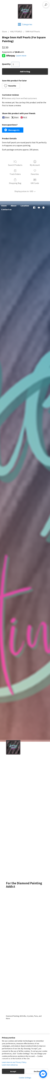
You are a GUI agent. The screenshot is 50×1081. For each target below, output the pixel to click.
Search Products (15, 165)
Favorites (35, 174)
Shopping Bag (15, 183)
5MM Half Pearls (33, 31)
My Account (35, 165)
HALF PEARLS (16, 31)
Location (25, 205)
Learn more (21, 55)
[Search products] (45, 4)
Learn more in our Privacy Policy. (14, 1062)
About (13, 205)
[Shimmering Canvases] (25, 11)
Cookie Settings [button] (25, 1077)
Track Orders (15, 174)
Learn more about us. (10, 1065)
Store (4, 31)
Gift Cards (35, 183)
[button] (11, 85)
